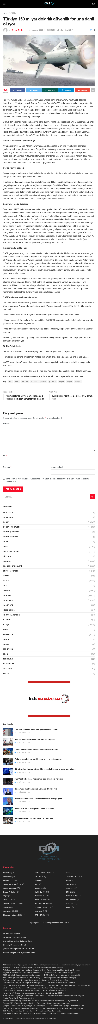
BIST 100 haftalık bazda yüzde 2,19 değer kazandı (21, 975)
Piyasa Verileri (73, 1000)
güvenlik (52, 381)
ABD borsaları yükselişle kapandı (15, 965)
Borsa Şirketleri (11, 532)
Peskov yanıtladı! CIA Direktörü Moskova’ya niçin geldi (38, 798)
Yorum (6, 423)
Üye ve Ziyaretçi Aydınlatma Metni (17, 941)
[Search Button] (92, 496)
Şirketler (8, 649)
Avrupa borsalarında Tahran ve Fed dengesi (34, 818)
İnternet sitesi (57, 467)
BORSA (6, 522)
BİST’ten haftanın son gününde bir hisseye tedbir (62, 975)
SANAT (6, 644)
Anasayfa (6, 967)
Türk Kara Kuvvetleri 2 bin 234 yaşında (17, 1011)
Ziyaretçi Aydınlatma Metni (14, 945)
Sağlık (6, 639)
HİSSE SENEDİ (9, 610)
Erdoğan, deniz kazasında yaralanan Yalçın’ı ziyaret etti (69, 985)
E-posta (7, 467)
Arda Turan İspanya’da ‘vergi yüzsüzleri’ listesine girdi (23, 970)
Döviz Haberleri (11, 551)
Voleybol (7, 668)
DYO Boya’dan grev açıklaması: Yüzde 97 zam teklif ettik (24, 985)
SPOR (5, 654)
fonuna (34, 381)
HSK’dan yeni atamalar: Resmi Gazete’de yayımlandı (46, 988)
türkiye (77, 381)
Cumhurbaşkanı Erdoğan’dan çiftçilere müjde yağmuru (23, 982)
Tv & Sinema (8, 664)
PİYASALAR (8, 634)
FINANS (6, 576)
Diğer (6, 541)
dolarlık (25, 381)
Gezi (5, 585)
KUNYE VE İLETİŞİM (11, 933)
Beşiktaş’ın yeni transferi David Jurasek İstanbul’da (22, 972)
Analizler (8, 512)
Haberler (60, 30)
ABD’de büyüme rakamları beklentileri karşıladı (35, 739)
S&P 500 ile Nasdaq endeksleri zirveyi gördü (53, 1003)
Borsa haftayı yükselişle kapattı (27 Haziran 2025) (21, 977)
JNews (11, 1018)
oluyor (69, 381)
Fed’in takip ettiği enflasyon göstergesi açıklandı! (36, 749)
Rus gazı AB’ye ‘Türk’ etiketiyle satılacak (18, 1003)
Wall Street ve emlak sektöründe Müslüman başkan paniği (24, 1013)
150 (10, 381)
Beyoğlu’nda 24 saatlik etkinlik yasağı (59, 972)
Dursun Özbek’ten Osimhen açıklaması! (61, 982)
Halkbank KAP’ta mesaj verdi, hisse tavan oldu (35, 808)
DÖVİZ (5, 546)
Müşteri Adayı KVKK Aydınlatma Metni (19, 952)
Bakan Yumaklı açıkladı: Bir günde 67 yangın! (63, 970)
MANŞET (69, 30)
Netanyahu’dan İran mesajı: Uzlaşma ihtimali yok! (36, 788)
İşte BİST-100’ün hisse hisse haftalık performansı (21, 990)
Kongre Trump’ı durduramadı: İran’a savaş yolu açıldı (22, 993)
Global (6, 590)
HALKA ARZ (8, 605)
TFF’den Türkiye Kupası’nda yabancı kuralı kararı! (36, 729)
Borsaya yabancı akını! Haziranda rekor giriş (60, 977)
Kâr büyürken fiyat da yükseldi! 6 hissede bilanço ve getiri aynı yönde (45, 769)
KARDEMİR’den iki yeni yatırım (54, 990)
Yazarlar (53, 1013)
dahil (17, 381)
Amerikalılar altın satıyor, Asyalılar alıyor (76, 965)
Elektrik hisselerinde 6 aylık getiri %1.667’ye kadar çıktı (38, 759)
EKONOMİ (7, 561)
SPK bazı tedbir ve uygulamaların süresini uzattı (21, 1008)
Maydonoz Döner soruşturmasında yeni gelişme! (66, 995)
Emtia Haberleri (11, 571)
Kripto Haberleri (11, 615)
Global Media (17, 30)
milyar (61, 381)
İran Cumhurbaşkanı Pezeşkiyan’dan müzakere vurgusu (39, 778)
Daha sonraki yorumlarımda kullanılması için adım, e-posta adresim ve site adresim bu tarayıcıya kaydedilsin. (47, 480)
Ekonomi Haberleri (12, 566)
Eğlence (7, 556)
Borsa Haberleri (11, 527)
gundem (43, 381)
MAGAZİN (7, 620)
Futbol (6, 580)
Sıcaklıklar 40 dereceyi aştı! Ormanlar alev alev (66, 1005)
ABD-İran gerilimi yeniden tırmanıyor (44, 965)
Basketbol (8, 517)
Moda (5, 629)
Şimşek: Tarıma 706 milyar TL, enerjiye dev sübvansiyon (24, 1005)
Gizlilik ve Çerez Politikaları (15, 937)
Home (5, 13)
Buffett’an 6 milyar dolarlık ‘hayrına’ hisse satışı (20, 980)
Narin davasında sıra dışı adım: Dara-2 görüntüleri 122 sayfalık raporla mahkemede (33, 1000)
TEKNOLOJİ (8, 659)
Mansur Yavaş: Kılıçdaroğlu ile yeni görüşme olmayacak (23, 995)
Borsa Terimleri (11, 537)
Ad (5, 455)
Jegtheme (52, 1018)
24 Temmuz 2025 (36, 30)
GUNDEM (12, 13)
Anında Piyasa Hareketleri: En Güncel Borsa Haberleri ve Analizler (38, 967)
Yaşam (6, 673)
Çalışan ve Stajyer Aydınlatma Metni (18, 949)
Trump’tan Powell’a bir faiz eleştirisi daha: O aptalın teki (62, 1008)
